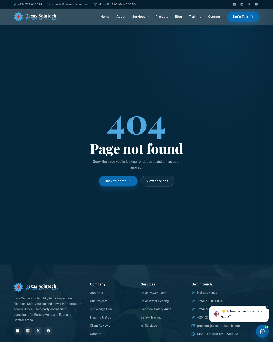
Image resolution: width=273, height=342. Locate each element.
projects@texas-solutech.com (70, 4)
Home (105, 17)
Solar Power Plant (153, 293)
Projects (161, 17)
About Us (96, 293)
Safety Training (151, 317)
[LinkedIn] (242, 4)
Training (195, 17)
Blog (178, 17)
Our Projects (98, 301)
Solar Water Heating (155, 301)
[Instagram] (256, 4)
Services (138, 17)
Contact (214, 17)
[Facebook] (235, 4)
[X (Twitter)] (249, 4)
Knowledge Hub (101, 309)
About (120, 17)
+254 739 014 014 (30, 4)
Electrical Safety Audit (156, 309)
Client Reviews (100, 325)
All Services (149, 325)
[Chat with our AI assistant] (262, 331)
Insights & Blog (100, 317)
